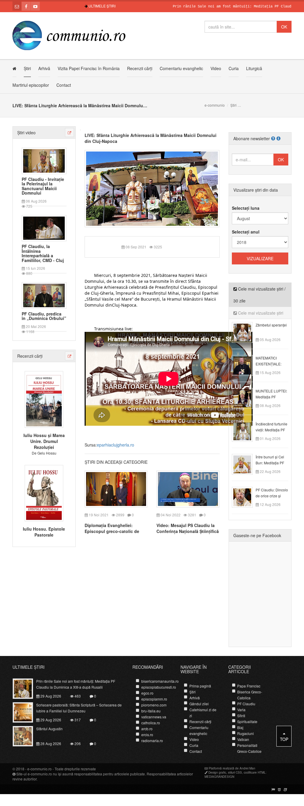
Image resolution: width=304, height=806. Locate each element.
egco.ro (147, 692)
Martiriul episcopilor (30, 85)
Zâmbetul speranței (271, 324)
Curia (234, 68)
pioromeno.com (154, 704)
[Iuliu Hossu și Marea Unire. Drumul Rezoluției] (44, 399)
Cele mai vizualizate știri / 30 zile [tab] (259, 295)
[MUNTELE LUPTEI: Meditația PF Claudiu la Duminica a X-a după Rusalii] (245, 398)
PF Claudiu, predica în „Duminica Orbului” (44, 316)
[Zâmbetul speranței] (245, 332)
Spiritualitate (247, 721)
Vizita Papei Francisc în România (89, 68)
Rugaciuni (245, 733)
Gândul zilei (199, 703)
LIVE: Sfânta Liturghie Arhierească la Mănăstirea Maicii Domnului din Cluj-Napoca (150, 138)
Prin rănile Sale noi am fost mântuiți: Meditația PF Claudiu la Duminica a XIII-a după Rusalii (75, 684)
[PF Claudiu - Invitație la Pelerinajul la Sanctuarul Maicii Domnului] (44, 160)
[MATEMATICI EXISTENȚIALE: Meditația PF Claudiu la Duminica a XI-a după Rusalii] (245, 365)
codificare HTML (255, 772)
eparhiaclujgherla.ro (115, 445)
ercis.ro (147, 734)
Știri (27, 68)
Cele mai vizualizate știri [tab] (260, 313)
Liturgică (254, 68)
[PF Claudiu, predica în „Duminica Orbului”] (44, 295)
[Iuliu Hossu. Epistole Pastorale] (44, 493)
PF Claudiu (246, 703)
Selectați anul (245, 232)
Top (284, 739)
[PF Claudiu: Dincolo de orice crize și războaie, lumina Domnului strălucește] (245, 497)
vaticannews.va (153, 716)
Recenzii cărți (139, 68)
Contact (63, 85)
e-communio (215, 105)
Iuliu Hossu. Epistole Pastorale (44, 532)
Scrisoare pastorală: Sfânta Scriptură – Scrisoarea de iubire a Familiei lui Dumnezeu (79, 707)
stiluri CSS (235, 772)
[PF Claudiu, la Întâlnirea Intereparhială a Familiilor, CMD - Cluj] (44, 228)
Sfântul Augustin (49, 728)
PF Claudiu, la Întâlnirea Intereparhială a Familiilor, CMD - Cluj (43, 253)
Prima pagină (200, 685)
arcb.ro (147, 728)
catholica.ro (150, 722)
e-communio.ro (39, 768)
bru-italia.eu (151, 710)
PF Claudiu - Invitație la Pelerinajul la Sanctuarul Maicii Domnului (43, 186)
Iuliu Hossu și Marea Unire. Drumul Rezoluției (44, 441)
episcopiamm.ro (154, 698)
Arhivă (44, 68)
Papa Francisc (248, 685)
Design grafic (217, 772)
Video (215, 68)
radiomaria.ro (152, 740)
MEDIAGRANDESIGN (219, 777)
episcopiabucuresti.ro (158, 687)
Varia (241, 709)
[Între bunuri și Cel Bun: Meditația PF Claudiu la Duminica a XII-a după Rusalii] (245, 464)
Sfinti (241, 715)
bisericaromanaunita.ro (160, 681)
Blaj (240, 727)
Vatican (243, 739)
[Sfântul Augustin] (26, 736)
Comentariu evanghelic (181, 68)
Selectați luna (245, 208)
